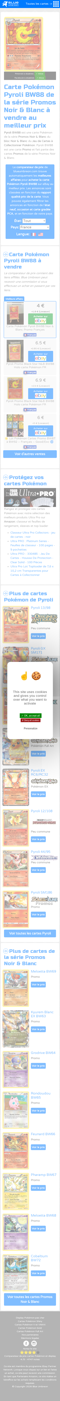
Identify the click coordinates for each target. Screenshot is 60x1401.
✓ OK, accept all (30, 715)
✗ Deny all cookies (30, 720)
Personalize (30, 728)
